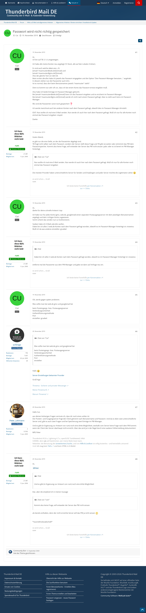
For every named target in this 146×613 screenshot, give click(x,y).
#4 (136, 242)
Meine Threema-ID (40, 390)
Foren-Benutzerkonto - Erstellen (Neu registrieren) (60, 588)
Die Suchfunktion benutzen (57, 582)
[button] (103, 3)
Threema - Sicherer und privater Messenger (49, 385)
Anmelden (117, 3)
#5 (136, 295)
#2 (136, 132)
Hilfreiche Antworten (12, 361)
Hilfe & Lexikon (86, 443)
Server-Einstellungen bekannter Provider (48, 375)
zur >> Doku (85, 188)
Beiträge (9, 154)
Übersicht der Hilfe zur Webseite (59, 578)
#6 (136, 331)
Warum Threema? (39, 394)
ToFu (50, 446)
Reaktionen (9, 353)
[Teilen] (140, 40)
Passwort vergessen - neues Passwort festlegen (61, 599)
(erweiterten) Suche (64, 443)
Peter (37, 468)
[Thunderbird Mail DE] (73, 13)
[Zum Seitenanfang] (142, 610)
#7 (136, 407)
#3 (136, 203)
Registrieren (129, 3)
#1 (136, 52)
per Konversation (94, 186)
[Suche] (138, 3)
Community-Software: (116, 595)
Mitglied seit (10, 157)
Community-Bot (19, 550)
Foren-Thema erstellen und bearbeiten (61, 593)
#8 (136, 459)
